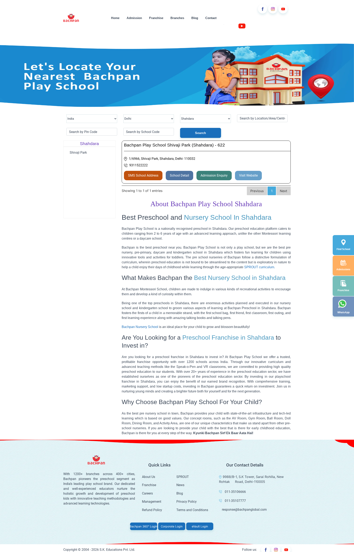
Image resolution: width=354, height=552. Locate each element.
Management (151, 502)
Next (283, 191)
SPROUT (182, 477)
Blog (194, 18)
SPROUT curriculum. (259, 267)
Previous (257, 191)
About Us (148, 477)
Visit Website (248, 175)
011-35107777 (235, 501)
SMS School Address (143, 175)
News (180, 485)
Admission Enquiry (214, 175)
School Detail (179, 175)
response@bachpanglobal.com (244, 509)
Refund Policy (152, 510)
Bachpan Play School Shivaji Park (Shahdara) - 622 (174, 145)
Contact (211, 18)
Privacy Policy (186, 502)
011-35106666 (235, 492)
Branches (177, 18)
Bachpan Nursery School (140, 327)
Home (115, 18)
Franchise (156, 18)
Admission (134, 18)
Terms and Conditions (192, 510)
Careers (147, 493)
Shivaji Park (78, 152)
